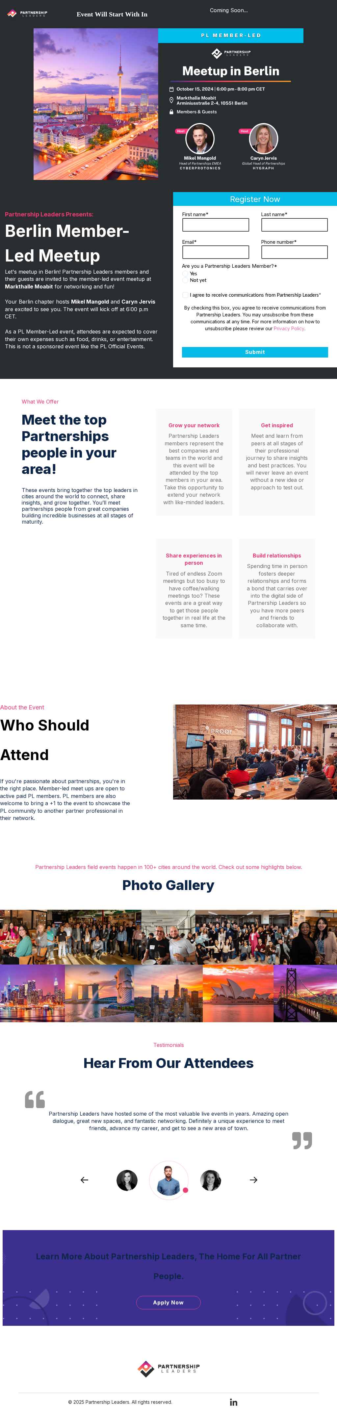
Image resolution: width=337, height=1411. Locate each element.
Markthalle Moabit (29, 286)
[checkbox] (255, 277)
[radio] (255, 273)
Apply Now (168, 1302)
